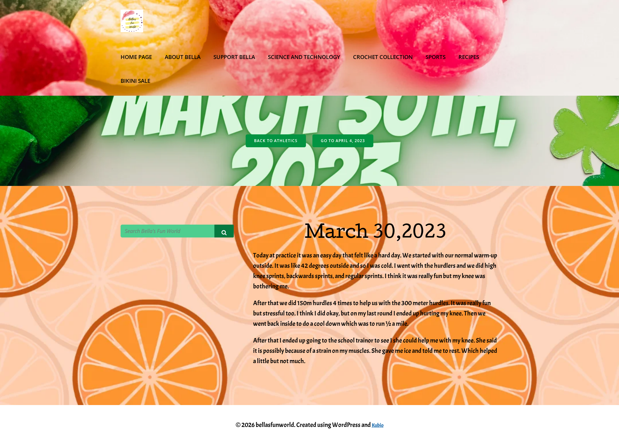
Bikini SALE (135, 80)
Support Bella (234, 57)
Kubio (378, 425)
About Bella (183, 57)
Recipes (468, 57)
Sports (436, 57)
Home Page (136, 57)
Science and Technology (304, 57)
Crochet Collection (383, 57)
